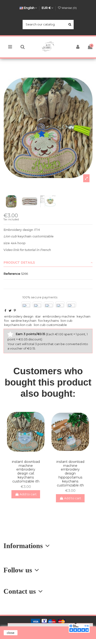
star (38, 316)
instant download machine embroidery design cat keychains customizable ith (26, 471)
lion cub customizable (50, 325)
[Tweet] (10, 310)
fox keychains (48, 320)
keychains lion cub (18, 325)
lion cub (66, 320)
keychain (83, 316)
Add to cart (28, 494)
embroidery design (18, 316)
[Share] (5, 310)
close (10, 633)
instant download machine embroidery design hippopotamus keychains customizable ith (70, 473)
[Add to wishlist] (23, 454)
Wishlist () (69, 8)
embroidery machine (59, 316)
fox (6, 320)
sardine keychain (23, 320)
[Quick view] (29, 454)
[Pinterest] (15, 310)
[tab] (48, 262)
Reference (11, 273)
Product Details (19, 262)
